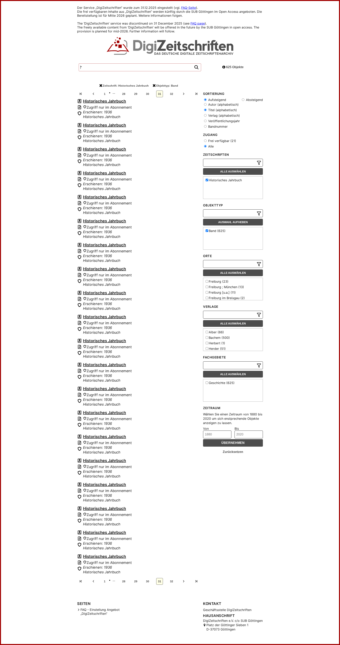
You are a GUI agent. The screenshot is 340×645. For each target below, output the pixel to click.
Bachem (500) (219, 338)
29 (135, 93)
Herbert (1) (217, 343)
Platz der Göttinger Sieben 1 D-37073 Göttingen (227, 627)
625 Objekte (234, 67)
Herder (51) (217, 349)
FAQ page (197, 23)
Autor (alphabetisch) (223, 104)
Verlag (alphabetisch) (223, 115)
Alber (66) (216, 332)
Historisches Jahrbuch (104, 101)
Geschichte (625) (222, 383)
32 (171, 93)
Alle (210, 146)
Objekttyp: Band (167, 85)
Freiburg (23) (218, 281)
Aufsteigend (216, 100)
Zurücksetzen (233, 452)
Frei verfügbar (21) (221, 141)
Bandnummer (217, 126)
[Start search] (196, 67)
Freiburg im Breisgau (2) (227, 298)
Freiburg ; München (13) (226, 287)
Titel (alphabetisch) (222, 110)
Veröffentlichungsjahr (223, 121)
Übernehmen (233, 442)
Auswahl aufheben (233, 222)
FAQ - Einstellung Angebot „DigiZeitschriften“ (100, 612)
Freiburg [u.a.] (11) (222, 292)
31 (159, 93)
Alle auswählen (233, 171)
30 (147, 93)
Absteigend (254, 100)
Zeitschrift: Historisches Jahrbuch (126, 85)
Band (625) (217, 231)
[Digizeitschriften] (170, 46)
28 (123, 93)
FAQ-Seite (188, 8)
